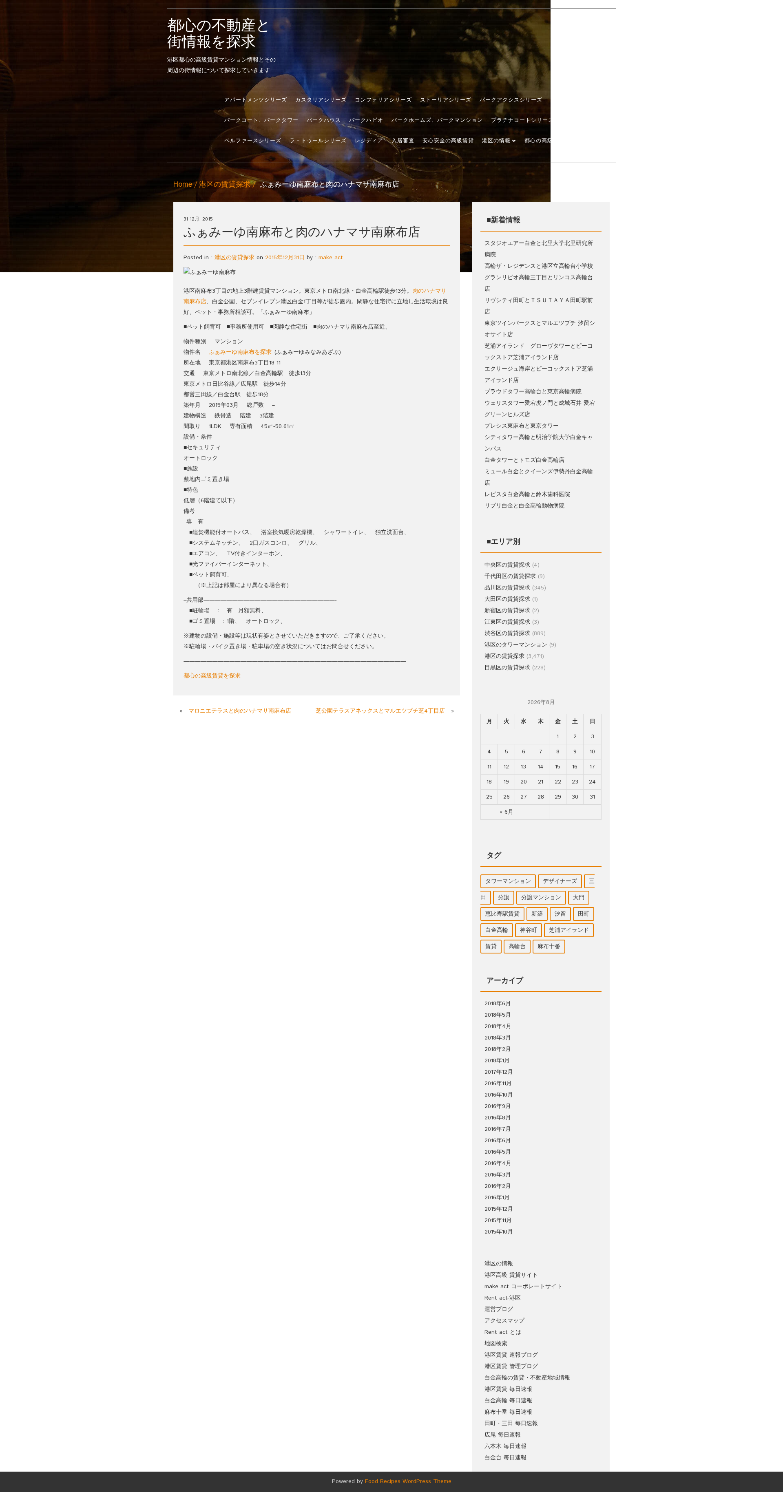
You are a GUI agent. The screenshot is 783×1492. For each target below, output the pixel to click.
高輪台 (517, 946)
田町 (583, 914)
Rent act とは (502, 1332)
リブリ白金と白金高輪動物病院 (524, 506)
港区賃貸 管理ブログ (511, 1366)
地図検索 (495, 1344)
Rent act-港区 (502, 1298)
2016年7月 (497, 1129)
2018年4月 (497, 1026)
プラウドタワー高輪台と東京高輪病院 (533, 392)
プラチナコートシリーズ (522, 120)
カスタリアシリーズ (321, 100)
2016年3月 (497, 1175)
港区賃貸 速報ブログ (511, 1355)
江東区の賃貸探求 (507, 622)
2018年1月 (497, 1061)
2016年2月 (497, 1186)
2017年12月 (498, 1072)
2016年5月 (497, 1152)
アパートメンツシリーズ (255, 100)
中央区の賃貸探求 (507, 565)
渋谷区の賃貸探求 (507, 633)
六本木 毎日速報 (505, 1446)
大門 (578, 898)
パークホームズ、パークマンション (437, 120)
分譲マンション (541, 898)
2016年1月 (497, 1198)
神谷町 (528, 930)
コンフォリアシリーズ (383, 100)
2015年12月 (498, 1209)
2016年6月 (497, 1141)
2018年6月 (497, 1004)
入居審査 (403, 141)
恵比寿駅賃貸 (502, 914)
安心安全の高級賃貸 (448, 141)
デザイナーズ (560, 881)
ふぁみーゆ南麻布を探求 (240, 352)
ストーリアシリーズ (445, 100)
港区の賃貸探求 (224, 184)
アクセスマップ (504, 1321)
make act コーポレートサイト (523, 1286)
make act (331, 258)
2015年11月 (498, 1220)
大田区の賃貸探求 (507, 599)
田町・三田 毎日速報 (511, 1423)
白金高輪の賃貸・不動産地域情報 (527, 1378)
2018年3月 (497, 1038)
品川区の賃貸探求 (507, 588)
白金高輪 (496, 930)
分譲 (503, 898)
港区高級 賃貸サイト (511, 1275)
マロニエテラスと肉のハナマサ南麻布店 (239, 711)
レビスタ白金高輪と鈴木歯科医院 (527, 494)
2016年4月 (497, 1163)
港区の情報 (496, 141)
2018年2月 (497, 1049)
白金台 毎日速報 (505, 1458)
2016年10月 (498, 1095)
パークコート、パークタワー (261, 120)
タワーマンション (508, 881)
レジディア (369, 141)
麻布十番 (548, 946)
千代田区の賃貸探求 (510, 576)
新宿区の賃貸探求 (507, 611)
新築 (537, 914)
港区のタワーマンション (515, 645)
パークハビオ (366, 120)
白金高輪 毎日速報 (508, 1401)
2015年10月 (498, 1232)
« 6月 (506, 812)
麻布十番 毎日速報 (508, 1412)
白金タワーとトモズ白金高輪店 (524, 460)
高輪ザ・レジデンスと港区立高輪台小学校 (538, 266)
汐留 (560, 914)
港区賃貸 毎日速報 (508, 1389)
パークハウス (324, 120)
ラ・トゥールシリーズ (318, 141)
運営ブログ (498, 1309)
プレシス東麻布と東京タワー (521, 426)
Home (182, 184)
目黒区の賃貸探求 (507, 668)
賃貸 (491, 946)
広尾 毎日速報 (502, 1435)
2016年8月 (497, 1118)
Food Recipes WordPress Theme (408, 1481)
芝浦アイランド (569, 930)
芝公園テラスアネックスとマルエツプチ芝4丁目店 (380, 711)
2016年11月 (498, 1083)
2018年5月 (497, 1015)
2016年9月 (497, 1106)
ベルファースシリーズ (252, 141)
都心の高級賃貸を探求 (553, 141)
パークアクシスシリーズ (511, 100)
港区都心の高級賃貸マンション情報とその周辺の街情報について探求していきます (221, 46)
